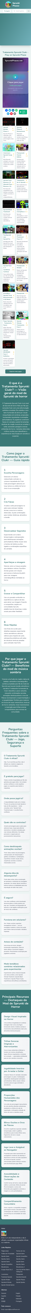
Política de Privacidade (7, 1254)
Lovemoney (4, 1274)
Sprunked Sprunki (21, 1277)
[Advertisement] (15, 29)
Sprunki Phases (20, 1280)
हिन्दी (2, 1299)
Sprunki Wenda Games (7, 1285)
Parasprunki (19, 1274)
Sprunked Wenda (6, 1282)
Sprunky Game (5, 1259)
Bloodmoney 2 (20, 1267)
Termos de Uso (20, 1251)
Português (19, 1301)
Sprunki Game (5, 1256)
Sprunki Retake (5, 1280)
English (18, 1293)
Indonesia (18, 1299)
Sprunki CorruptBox (21, 1256)
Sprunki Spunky (20, 1282)
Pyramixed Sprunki (6, 1277)
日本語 (3, 1301)
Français (18, 1296)
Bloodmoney (5, 1267)
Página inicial (5, 1251)
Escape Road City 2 (7, 1270)
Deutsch (3, 1293)
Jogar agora (23, 112)
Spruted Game (20, 1254)
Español (3, 1296)
